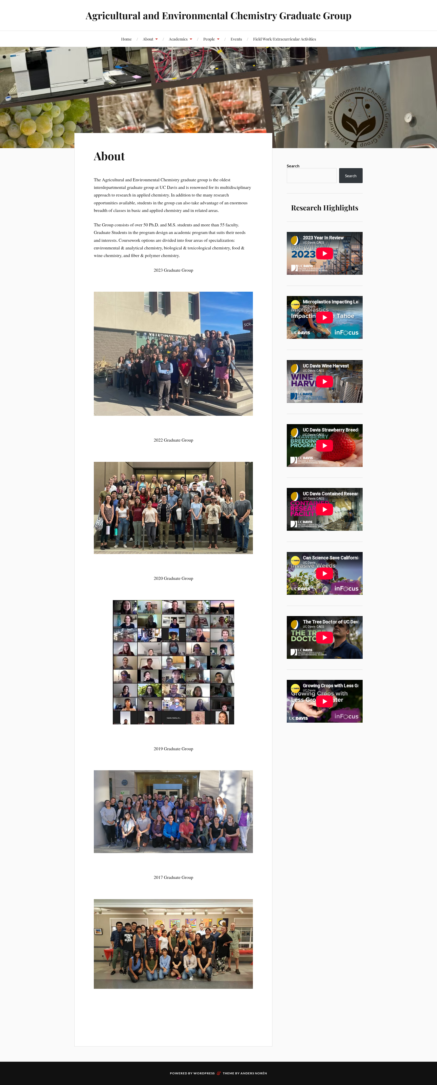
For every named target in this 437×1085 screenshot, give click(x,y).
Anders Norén (254, 1073)
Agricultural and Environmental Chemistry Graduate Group (219, 15)
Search (293, 165)
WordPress (204, 1073)
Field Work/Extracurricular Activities (284, 39)
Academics (178, 39)
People (209, 39)
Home (126, 39)
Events (236, 39)
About (148, 39)
